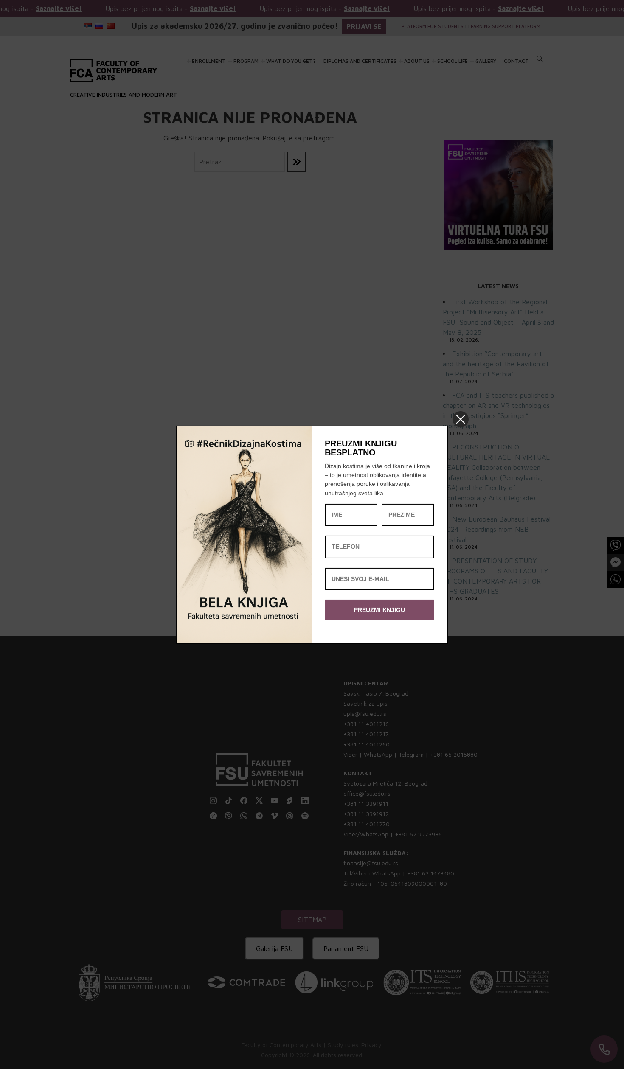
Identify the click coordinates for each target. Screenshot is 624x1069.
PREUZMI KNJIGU (379, 609)
